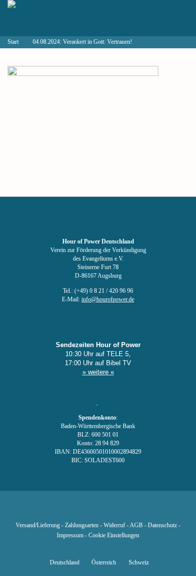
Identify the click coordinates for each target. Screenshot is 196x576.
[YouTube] (80, 510)
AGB (136, 525)
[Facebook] (46, 510)
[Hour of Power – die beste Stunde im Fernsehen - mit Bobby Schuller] (63, 18)
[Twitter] (63, 510)
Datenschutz (162, 525)
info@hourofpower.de (107, 299)
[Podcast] (132, 510)
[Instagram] (98, 510)
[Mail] (149, 510)
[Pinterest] (115, 510)
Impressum (70, 535)
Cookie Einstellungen (113, 535)
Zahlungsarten (82, 525)
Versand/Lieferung (38, 525)
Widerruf (114, 525)
